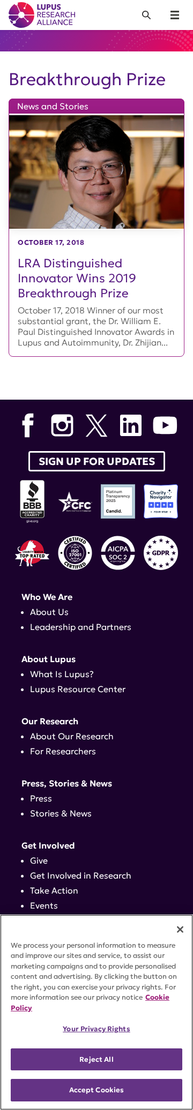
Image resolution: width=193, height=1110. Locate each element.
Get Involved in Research (80, 875)
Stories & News (61, 813)
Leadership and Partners (80, 626)
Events (44, 905)
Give (39, 860)
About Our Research (72, 736)
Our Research (49, 721)
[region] (96, 1012)
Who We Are (46, 596)
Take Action (54, 890)
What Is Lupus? (62, 674)
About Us (49, 611)
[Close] (180, 929)
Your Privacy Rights (96, 1028)
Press (41, 798)
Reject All (96, 1059)
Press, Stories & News (66, 783)
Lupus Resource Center (77, 689)
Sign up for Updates (97, 461)
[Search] (146, 15)
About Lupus (48, 659)
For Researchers (63, 751)
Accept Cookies (96, 1089)
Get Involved (48, 845)
